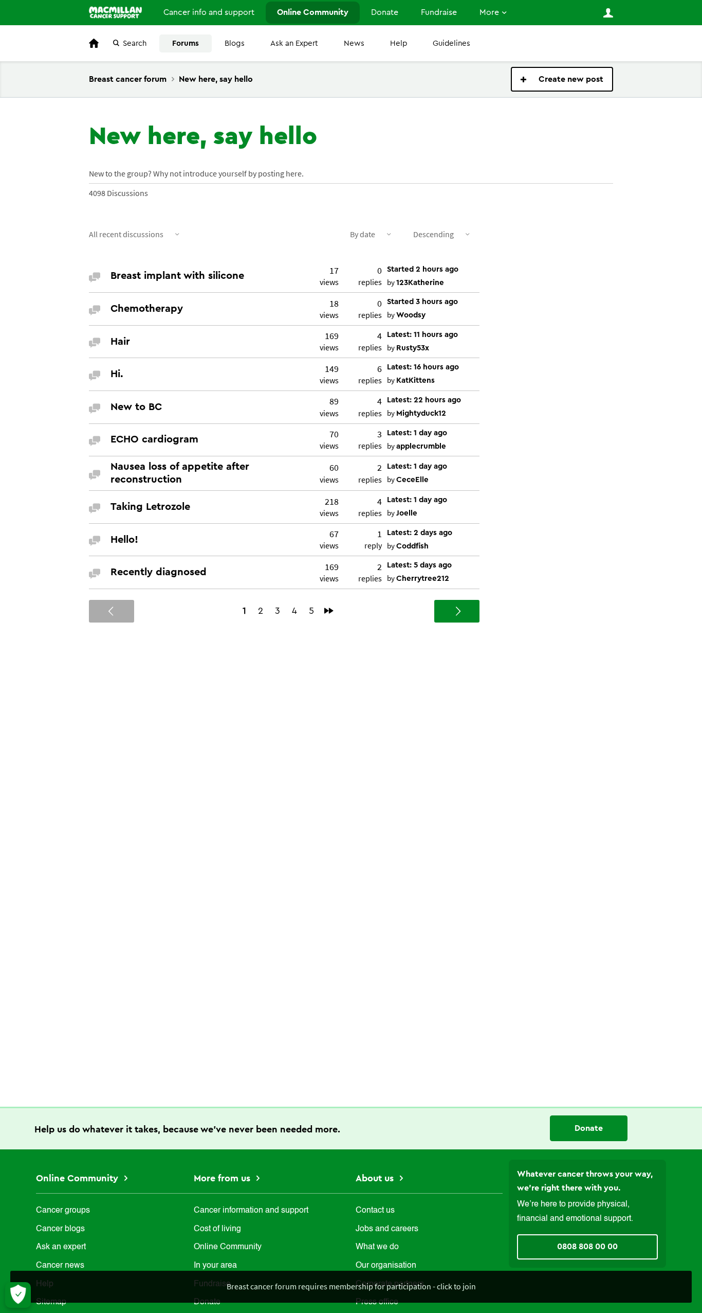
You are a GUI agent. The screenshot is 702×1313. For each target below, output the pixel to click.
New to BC (136, 407)
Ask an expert (61, 1247)
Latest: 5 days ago (419, 565)
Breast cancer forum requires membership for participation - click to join (351, 1286)
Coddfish (412, 546)
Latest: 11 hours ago (422, 335)
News (354, 43)
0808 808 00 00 (587, 1247)
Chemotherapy (146, 309)
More (489, 12)
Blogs (235, 43)
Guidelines (451, 43)
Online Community (312, 12)
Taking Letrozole (150, 507)
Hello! (124, 540)
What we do (377, 1247)
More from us (223, 1178)
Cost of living (217, 1229)
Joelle (406, 513)
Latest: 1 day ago (417, 433)
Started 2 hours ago (422, 269)
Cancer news (60, 1266)
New (562, 79)
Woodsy (411, 315)
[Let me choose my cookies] (18, 1295)
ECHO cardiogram (154, 439)
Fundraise (439, 12)
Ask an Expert (294, 43)
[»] (329, 611)
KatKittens (415, 380)
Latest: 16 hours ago (423, 367)
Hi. (116, 374)
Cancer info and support (208, 12)
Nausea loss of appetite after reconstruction (179, 473)
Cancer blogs (60, 1229)
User (608, 13)
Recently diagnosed (158, 572)
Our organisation (386, 1266)
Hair (120, 341)
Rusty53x (412, 348)
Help (398, 43)
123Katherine (420, 283)
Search (134, 43)
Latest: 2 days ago (419, 533)
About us (376, 1178)
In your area (215, 1266)
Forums (185, 43)
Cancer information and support (251, 1210)
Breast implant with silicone (177, 276)
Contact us (375, 1210)
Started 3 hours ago (422, 302)
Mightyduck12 (421, 413)
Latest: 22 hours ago (424, 400)
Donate (384, 12)
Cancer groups (63, 1210)
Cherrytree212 (422, 578)
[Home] (115, 12)
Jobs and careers (387, 1229)
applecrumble (421, 446)
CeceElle (412, 480)
